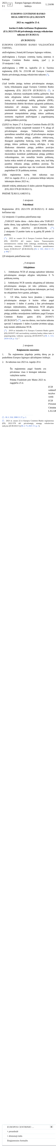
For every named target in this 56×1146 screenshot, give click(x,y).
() (47, 75)
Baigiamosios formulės (17, 1140)
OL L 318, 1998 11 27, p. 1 (15, 417)
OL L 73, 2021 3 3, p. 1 (30, 426)
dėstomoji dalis (15, 1136)
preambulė (13, 1131)
